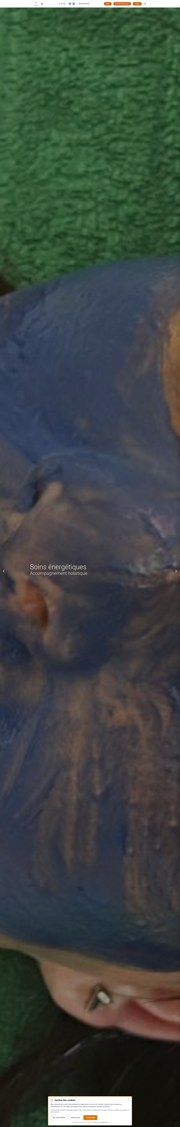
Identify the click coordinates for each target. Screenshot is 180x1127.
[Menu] (145, 4)
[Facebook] (69, 3)
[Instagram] (73, 3)
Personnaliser (60, 1117)
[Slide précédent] (4, 571)
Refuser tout (75, 1117)
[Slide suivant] (176, 571)
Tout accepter (90, 1117)
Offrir (108, 4)
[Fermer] (128, 1100)
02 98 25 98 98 (84, 4)
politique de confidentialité (101, 1122)
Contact (137, 4)
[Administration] (42, 4)
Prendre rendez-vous (122, 4)
